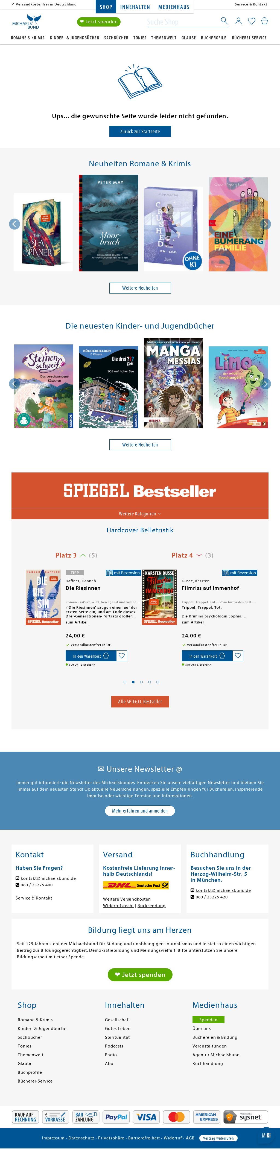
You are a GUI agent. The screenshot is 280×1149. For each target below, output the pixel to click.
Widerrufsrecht (118, 905)
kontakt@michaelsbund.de (48, 878)
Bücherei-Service (249, 38)
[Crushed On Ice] (173, 230)
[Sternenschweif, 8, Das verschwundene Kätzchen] (43, 387)
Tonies (140, 38)
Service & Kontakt (251, 4)
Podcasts (114, 1046)
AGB (190, 1138)
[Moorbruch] (108, 224)
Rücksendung (152, 905)
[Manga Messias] (173, 384)
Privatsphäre (111, 1138)
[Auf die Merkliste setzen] (121, 655)
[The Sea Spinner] (43, 233)
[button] (125, 682)
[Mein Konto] (239, 21)
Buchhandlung (207, 1063)
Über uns (201, 1028)
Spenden (208, 1019)
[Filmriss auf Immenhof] (42, 597)
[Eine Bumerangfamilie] (238, 225)
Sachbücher (116, 38)
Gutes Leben (118, 1028)
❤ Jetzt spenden (99, 22)
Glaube (189, 38)
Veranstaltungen (209, 1046)
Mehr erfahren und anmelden (140, 811)
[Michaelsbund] (26, 23)
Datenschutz (81, 1138)
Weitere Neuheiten (140, 288)
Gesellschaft (117, 1019)
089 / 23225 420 (212, 897)
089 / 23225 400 (37, 885)
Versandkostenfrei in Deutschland (46, 4)
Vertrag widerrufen (218, 1138)
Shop (106, 7)
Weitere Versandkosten (127, 899)
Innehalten (135, 7)
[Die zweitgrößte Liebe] (158, 598)
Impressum (53, 1138)
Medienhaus (173, 7)
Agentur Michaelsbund (216, 1054)
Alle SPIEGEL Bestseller (140, 701)
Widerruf (173, 1138)
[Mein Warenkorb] (265, 21)
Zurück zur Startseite (140, 131)
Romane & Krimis (28, 38)
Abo (109, 1063)
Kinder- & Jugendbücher (74, 38)
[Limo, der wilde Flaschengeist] (238, 388)
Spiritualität (117, 1037)
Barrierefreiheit (144, 1138)
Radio (111, 1054)
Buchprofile (213, 38)
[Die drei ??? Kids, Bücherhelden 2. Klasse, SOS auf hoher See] (108, 388)
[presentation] (14, 224)
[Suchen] (224, 22)
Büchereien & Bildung (215, 1037)
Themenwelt (164, 38)
